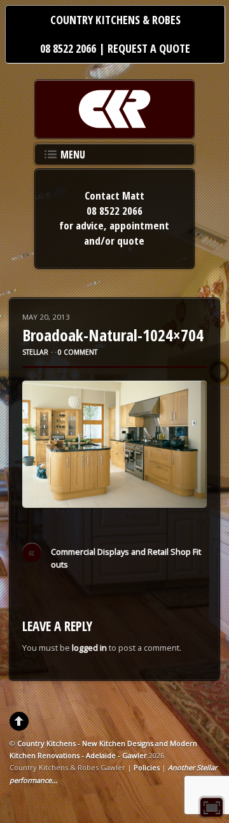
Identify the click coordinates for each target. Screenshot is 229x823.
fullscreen (211, 807)
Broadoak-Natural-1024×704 (113, 334)
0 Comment (77, 352)
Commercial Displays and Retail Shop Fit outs (114, 557)
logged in (89, 647)
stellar (35, 352)
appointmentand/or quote (126, 233)
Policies (147, 767)
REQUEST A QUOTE (149, 48)
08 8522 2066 (68, 48)
